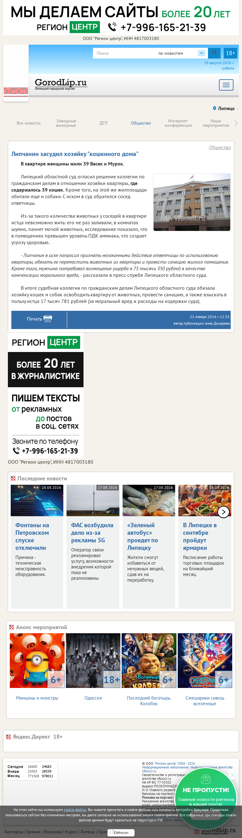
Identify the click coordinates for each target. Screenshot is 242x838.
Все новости (29, 123)
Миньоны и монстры (38, 687)
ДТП (103, 123)
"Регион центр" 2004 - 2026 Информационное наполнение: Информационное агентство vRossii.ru (187, 767)
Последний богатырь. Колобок (150, 690)
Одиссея (102, 687)
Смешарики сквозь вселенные (207, 690)
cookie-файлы (75, 809)
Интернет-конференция (178, 123)
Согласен (121, 832)
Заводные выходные (66, 123)
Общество (141, 123)
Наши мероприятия (216, 123)
